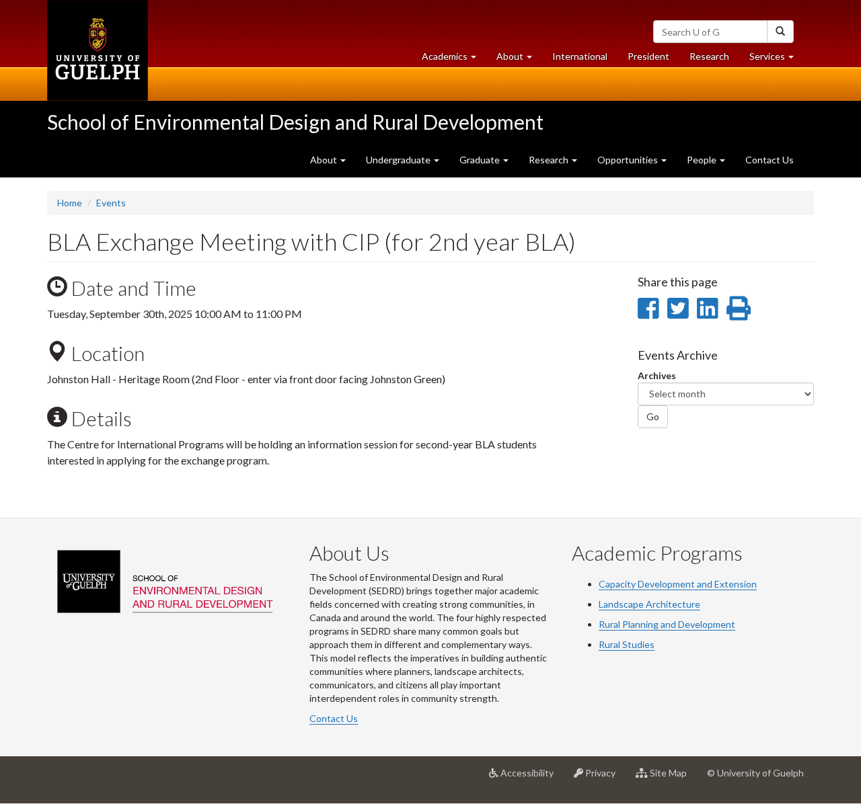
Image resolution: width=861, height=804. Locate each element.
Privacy (604, 778)
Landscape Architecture (649, 604)
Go (652, 416)
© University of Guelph (755, 772)
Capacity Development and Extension (678, 584)
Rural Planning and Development (667, 624)
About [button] (519, 60)
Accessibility (531, 778)
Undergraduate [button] (399, 159)
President (648, 56)
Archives (657, 375)
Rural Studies (626, 644)
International (579, 56)
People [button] (702, 159)
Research (714, 60)
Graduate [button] (480, 159)
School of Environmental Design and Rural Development (295, 122)
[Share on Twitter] (677, 308)
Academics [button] (454, 60)
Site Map (672, 778)
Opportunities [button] (628, 159)
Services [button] (776, 60)
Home (69, 202)
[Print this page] (738, 308)
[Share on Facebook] (648, 308)
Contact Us (769, 159)
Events (111, 202)
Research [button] (549, 159)
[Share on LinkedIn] (707, 308)
